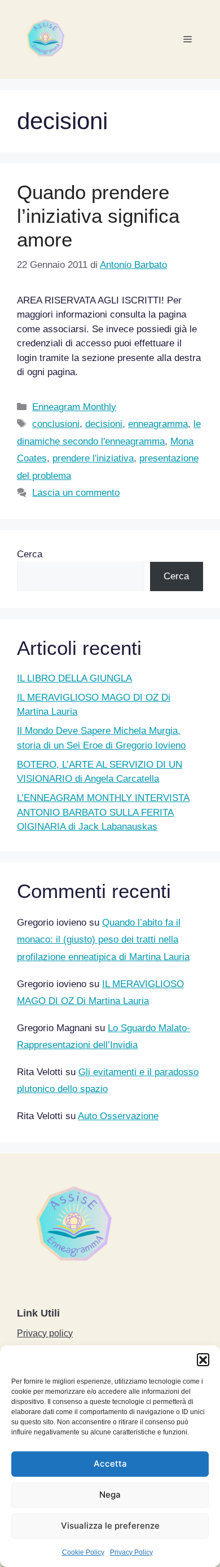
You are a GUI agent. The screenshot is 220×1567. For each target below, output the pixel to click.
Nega (110, 1494)
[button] (203, 1359)
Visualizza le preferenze (110, 1525)
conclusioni (56, 424)
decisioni (103, 424)
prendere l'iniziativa (93, 458)
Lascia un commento (76, 492)
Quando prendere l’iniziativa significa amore (98, 215)
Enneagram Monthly (74, 407)
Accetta (110, 1463)
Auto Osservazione (118, 1116)
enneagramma (158, 424)
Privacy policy (45, 1333)
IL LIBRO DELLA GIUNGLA (74, 678)
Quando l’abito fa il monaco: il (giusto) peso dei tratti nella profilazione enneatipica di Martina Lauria (103, 939)
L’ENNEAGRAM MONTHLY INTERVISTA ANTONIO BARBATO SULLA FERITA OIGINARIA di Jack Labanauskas (103, 812)
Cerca (29, 554)
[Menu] (187, 39)
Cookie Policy (83, 1552)
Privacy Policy (131, 1552)
